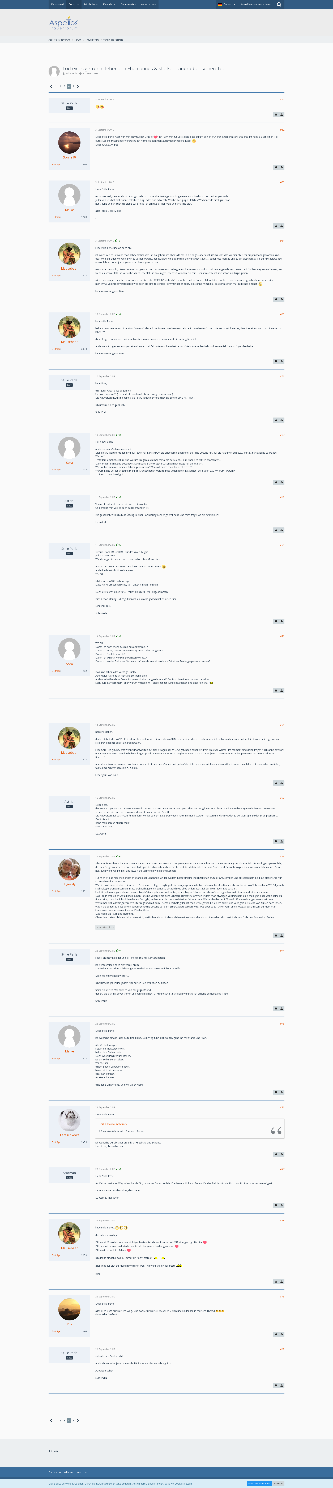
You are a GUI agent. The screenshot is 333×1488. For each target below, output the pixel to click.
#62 (282, 129)
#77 (282, 1169)
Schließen (278, 1483)
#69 (282, 545)
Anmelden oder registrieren (256, 4)
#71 (282, 724)
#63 (282, 182)
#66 (282, 376)
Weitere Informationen (259, 1483)
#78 (282, 1220)
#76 (282, 1107)
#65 (282, 314)
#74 (282, 950)
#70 (282, 636)
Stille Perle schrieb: (113, 1124)
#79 (282, 1296)
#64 (282, 240)
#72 (282, 797)
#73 (282, 856)
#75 (282, 1023)
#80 (282, 1349)
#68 (282, 497)
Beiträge (56, 164)
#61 (282, 99)
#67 (282, 435)
